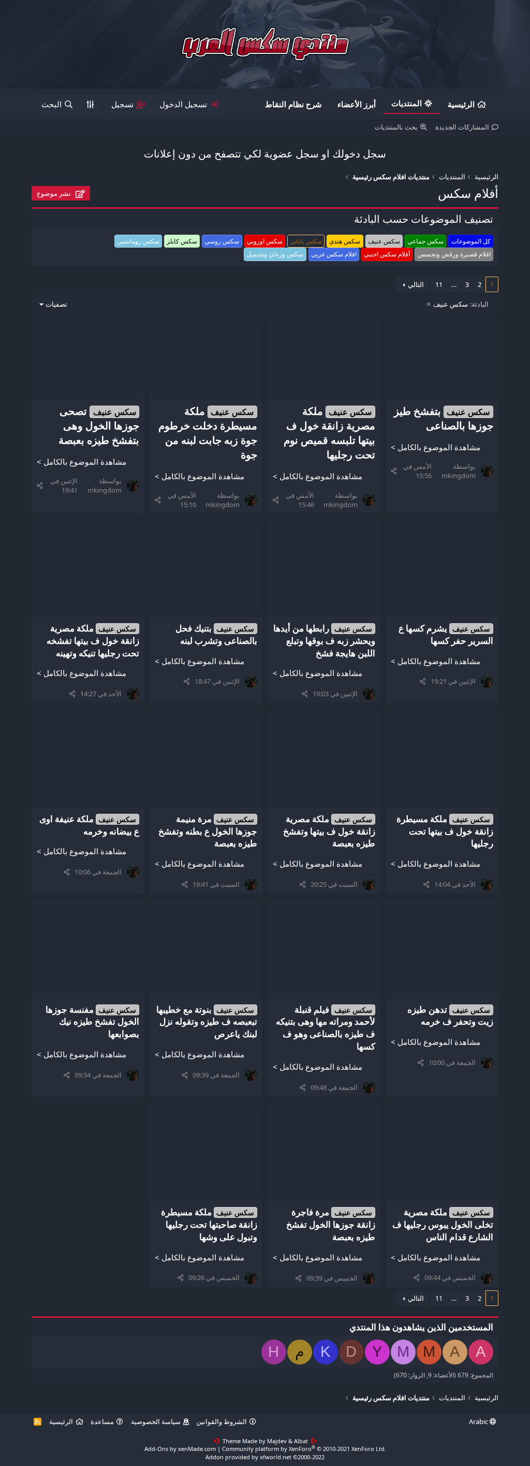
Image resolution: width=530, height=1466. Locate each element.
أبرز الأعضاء (356, 104)
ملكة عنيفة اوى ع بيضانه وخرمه (89, 825)
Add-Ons (156, 1449)
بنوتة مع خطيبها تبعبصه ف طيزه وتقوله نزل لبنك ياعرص (207, 1021)
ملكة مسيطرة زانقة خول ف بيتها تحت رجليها (444, 831)
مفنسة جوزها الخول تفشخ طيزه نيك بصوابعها (93, 1021)
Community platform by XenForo (304, 1449)
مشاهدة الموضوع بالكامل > (435, 447)
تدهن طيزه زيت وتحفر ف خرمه (450, 1015)
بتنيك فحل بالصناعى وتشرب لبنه (216, 634)
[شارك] (393, 471)
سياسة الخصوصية (156, 1421)
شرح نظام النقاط (293, 104)
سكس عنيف (461, 304)
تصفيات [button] (56, 304)
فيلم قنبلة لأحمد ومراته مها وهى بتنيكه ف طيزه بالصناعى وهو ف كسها (325, 1027)
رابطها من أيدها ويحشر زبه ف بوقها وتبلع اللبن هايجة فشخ (324, 640)
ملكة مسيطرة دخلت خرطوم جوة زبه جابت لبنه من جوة (207, 433)
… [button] (454, 284)
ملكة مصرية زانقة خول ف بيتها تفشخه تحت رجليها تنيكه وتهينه (93, 640)
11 (439, 284)
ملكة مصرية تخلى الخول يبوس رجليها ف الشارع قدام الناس (442, 1224)
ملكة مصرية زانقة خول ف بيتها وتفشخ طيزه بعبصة (329, 831)
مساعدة (102, 1421)
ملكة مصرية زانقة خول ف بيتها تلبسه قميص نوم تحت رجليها (329, 433)
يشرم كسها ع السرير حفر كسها (446, 634)
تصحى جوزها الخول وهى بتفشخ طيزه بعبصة (98, 425)
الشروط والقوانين (221, 1421)
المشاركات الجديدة (462, 127)
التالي (416, 284)
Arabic (479, 1421)
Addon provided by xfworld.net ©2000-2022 (265, 1457)
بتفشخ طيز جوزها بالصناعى (443, 418)
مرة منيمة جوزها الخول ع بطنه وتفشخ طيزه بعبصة (207, 831)
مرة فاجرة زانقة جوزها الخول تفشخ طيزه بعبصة (330, 1224)
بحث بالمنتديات (396, 127)
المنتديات (406, 103)
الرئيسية (461, 104)
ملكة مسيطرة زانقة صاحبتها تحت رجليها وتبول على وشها (209, 1224)
